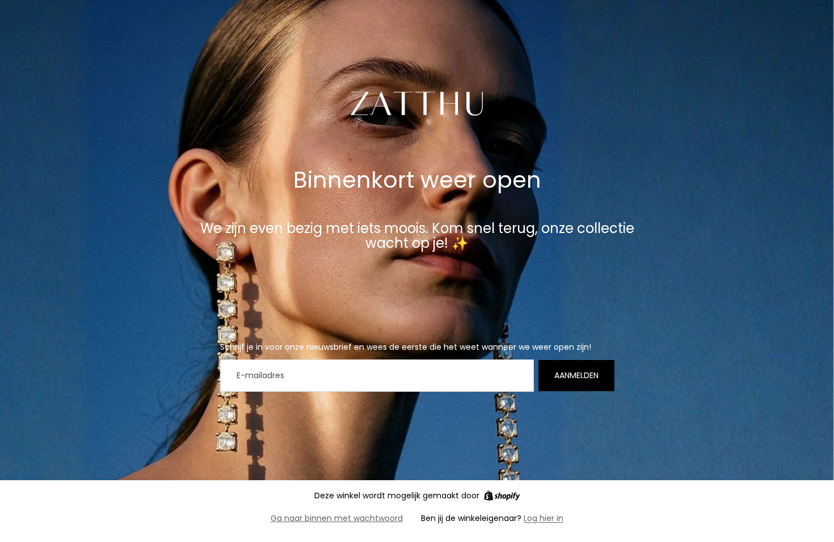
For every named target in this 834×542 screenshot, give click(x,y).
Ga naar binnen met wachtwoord (337, 518)
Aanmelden (576, 375)
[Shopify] (502, 495)
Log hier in (543, 518)
